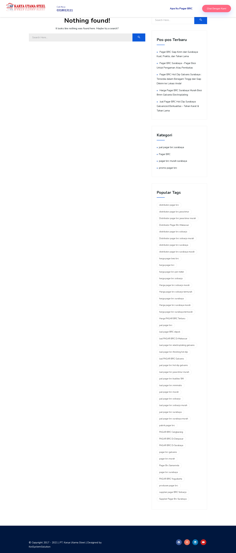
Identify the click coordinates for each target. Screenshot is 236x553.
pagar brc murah (167, 458)
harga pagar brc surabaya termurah (176, 312)
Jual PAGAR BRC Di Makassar (173, 338)
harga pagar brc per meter (171, 271)
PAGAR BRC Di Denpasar (171, 438)
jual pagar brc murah (169, 392)
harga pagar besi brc (169, 258)
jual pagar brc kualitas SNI (171, 378)
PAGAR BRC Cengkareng (171, 432)
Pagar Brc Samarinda (169, 465)
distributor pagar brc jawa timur (174, 211)
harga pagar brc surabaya (171, 298)
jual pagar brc (165, 325)
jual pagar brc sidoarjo (170, 398)
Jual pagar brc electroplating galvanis (177, 345)
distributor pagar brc (169, 205)
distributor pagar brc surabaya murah (177, 251)
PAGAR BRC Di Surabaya (171, 445)
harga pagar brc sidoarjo (171, 278)
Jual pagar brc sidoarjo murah (173, 405)
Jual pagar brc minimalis (170, 385)
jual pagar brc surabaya (171, 147)
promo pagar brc (168, 167)
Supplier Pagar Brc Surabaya (173, 499)
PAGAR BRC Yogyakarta (170, 478)
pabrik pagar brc (167, 425)
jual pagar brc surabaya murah (173, 418)
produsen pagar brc (168, 485)
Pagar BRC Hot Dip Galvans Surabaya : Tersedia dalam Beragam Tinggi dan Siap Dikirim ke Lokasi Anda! (179, 79)
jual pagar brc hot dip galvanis (173, 365)
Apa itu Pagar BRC (181, 8)
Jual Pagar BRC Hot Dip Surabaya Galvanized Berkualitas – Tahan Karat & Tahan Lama (178, 106)
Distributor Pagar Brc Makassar (174, 225)
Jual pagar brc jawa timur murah (174, 372)
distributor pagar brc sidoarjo (173, 231)
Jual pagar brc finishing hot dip (173, 352)
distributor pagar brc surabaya (173, 245)
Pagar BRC (164, 154)
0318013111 (65, 10)
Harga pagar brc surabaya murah (175, 305)
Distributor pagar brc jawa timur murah (177, 218)
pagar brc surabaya (168, 472)
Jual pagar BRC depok (169, 331)
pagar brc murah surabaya (173, 161)
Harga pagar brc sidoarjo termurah (175, 291)
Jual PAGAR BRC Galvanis (171, 358)
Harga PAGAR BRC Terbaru (172, 318)
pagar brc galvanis (168, 452)
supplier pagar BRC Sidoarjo (173, 492)
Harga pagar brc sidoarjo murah (174, 285)
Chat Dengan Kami (216, 8)
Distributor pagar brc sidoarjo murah (176, 238)
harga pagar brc (166, 265)
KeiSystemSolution (39, 546)
